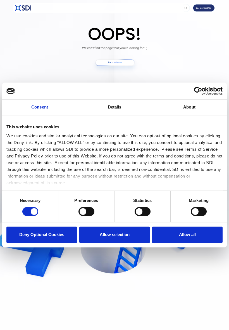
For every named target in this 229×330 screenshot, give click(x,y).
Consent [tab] (39, 107)
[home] (23, 8)
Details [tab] (114, 107)
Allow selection (115, 234)
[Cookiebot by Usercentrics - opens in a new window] (198, 91)
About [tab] (189, 107)
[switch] (86, 211)
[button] (185, 7)
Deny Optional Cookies (41, 234)
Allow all (187, 234)
